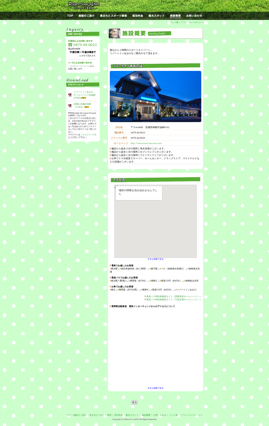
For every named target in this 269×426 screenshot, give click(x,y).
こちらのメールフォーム (79, 66)
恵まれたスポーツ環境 (100, 415)
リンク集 (174, 22)
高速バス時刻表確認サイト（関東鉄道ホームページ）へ (173, 296)
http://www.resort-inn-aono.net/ (146, 143)
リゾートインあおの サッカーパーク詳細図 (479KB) (85, 95)
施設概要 (146, 415)
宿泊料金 (118, 415)
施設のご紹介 (80, 415)
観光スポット (132, 415)
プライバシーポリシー (192, 22)
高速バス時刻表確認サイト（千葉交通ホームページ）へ (173, 299)
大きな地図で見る (155, 259)
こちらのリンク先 (88, 134)
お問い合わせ (159, 415)
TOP (69, 415)
